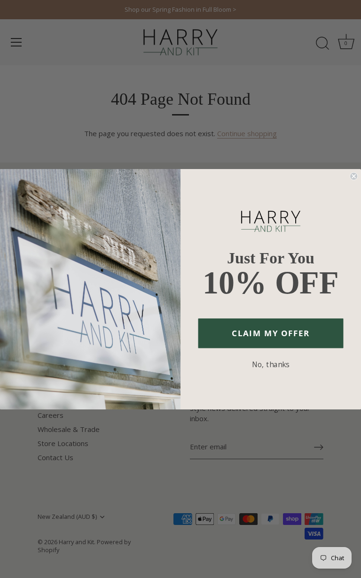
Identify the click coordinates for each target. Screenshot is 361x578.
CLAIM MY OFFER (271, 332)
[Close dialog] (354, 176)
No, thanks (271, 364)
